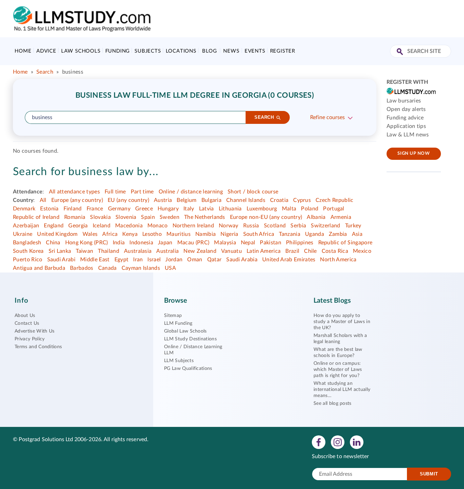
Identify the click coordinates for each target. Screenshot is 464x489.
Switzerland (325, 225)
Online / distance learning (191, 191)
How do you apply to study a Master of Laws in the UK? (342, 321)
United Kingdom (57, 234)
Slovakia (100, 217)
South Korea (28, 251)
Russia (251, 225)
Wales (90, 234)
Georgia (78, 225)
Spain (148, 217)
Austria (163, 200)
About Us (25, 315)
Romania (74, 217)
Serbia (298, 225)
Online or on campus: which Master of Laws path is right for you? (338, 369)
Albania (316, 217)
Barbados (81, 268)
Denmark (24, 208)
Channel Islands (245, 200)
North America (338, 259)
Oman (194, 259)
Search (44, 72)
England (54, 225)
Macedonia (129, 225)
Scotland (275, 225)
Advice (46, 51)
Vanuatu (231, 251)
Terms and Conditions (38, 346)
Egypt (121, 259)
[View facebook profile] (318, 442)
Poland (309, 208)
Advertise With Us (34, 331)
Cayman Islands (141, 268)
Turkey (353, 225)
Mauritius (178, 234)
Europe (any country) (77, 200)
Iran (138, 259)
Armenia (341, 217)
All (43, 200)
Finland (73, 208)
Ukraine (22, 234)
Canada (107, 268)
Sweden (169, 217)
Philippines (300, 242)
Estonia (49, 208)
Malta (289, 208)
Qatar (214, 259)
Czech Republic (334, 200)
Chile (310, 251)
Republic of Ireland (36, 217)
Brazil (292, 251)
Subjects (148, 51)
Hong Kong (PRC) (86, 242)
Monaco (157, 225)
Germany (119, 208)
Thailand (108, 251)
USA (170, 268)
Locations (181, 51)
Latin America (264, 251)
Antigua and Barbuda (39, 268)
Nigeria (229, 234)
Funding (117, 51)
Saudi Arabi (61, 259)
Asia (357, 234)
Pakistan (270, 242)
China (53, 242)
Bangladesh (27, 242)
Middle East (95, 259)
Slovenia (126, 217)
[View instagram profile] (337, 442)
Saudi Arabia (241, 259)
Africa (110, 234)
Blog (209, 51)
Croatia (279, 200)
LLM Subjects (179, 360)
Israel (154, 259)
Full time (115, 191)
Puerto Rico (27, 259)
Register (282, 51)
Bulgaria (211, 200)
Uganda (314, 234)
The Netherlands (204, 217)
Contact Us (27, 323)
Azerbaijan (26, 225)
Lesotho (152, 234)
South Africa (258, 234)
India (119, 242)
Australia (167, 251)
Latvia (206, 208)
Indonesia (141, 242)
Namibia (205, 234)
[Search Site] (401, 52)
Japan (165, 242)
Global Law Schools (185, 331)
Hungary (168, 208)
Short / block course (253, 191)
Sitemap (173, 315)
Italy (188, 208)
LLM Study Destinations (190, 339)
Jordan (173, 259)
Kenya (130, 234)
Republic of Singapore (345, 242)
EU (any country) (128, 200)
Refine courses (327, 117)
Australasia (138, 251)
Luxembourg (262, 208)
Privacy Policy (29, 339)
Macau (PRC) (193, 242)
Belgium (186, 200)
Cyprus (302, 200)
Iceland (101, 225)
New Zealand (199, 251)
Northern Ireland (193, 225)
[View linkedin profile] (356, 442)
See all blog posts (333, 403)
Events (255, 51)
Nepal (248, 242)
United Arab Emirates (288, 259)
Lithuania (230, 208)
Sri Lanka (60, 251)
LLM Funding (178, 323)
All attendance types (74, 191)
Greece (144, 208)
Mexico (362, 251)
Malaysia (225, 242)
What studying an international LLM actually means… (342, 389)
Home (23, 51)
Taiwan (84, 251)
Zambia (338, 234)
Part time (142, 191)
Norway (228, 225)
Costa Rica (335, 251)
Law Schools (81, 51)
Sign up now (413, 153)
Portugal (333, 208)
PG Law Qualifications (188, 368)
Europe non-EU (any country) (266, 217)
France (95, 208)
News (231, 51)
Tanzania (289, 234)
